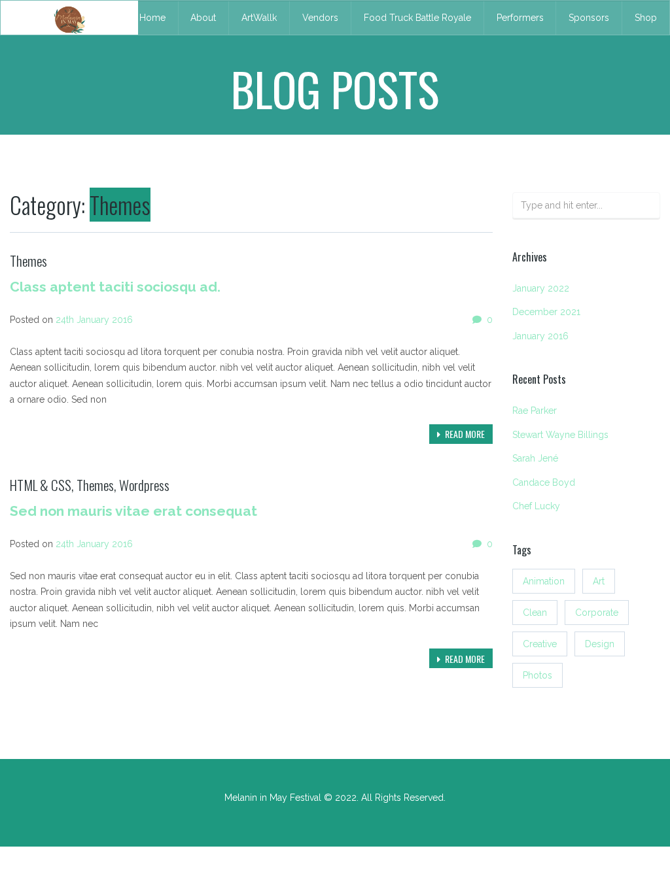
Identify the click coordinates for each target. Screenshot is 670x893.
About (203, 17)
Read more (464, 434)
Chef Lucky (536, 506)
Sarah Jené (535, 458)
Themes (28, 260)
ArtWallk (259, 17)
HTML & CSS (40, 485)
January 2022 (540, 288)
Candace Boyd (543, 482)
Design (599, 644)
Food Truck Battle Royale (417, 17)
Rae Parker (534, 410)
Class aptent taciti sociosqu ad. (115, 286)
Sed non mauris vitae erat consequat (133, 511)
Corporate (596, 612)
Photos (537, 675)
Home (152, 17)
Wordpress (144, 485)
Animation (544, 581)
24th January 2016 (94, 319)
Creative (540, 644)
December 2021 (546, 312)
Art (599, 581)
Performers (520, 17)
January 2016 (540, 336)
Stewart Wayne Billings (560, 435)
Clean (535, 612)
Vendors (320, 17)
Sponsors (589, 17)
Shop (646, 17)
